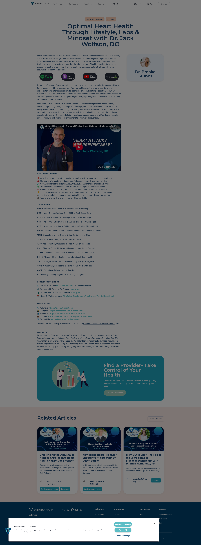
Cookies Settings (123, 536)
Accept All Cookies (123, 524)
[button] (8, 530)
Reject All (123, 530)
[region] (83, 530)
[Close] (154, 523)
